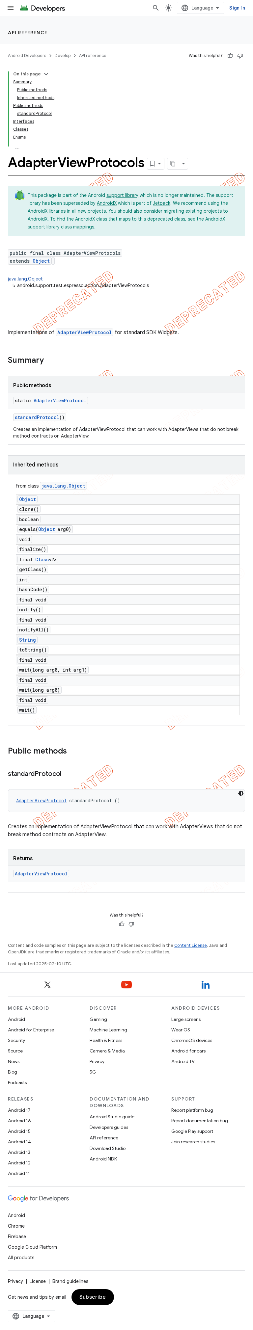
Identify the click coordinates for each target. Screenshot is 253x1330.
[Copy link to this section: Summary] (50, 361)
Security (16, 1040)
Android (16, 1019)
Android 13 (19, 1152)
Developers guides (109, 1127)
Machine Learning (108, 1030)
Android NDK (103, 1159)
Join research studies (193, 1142)
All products (21, 1258)
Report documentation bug (199, 1121)
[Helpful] (230, 56)
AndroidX (107, 203)
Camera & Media (107, 1051)
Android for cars (188, 1051)
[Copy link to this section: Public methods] (73, 752)
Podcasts (17, 1082)
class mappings (77, 227)
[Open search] (156, 8)
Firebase (17, 1236)
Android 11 (19, 1173)
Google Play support (192, 1131)
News (13, 1061)
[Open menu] (10, 8)
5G (93, 1072)
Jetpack (161, 203)
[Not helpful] (240, 56)
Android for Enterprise (31, 1030)
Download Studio (108, 1148)
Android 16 (19, 1121)
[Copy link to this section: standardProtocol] (67, 774)
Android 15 (19, 1131)
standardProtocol (37, 417)
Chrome (16, 1226)
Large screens (186, 1019)
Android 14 (19, 1142)
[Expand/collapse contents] (46, 74)
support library (122, 195)
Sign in (237, 8)
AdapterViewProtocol (84, 332)
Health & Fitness (106, 1040)
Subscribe (92, 1297)
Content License (190, 945)
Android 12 (19, 1163)
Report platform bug (192, 1110)
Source (15, 1051)
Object (41, 261)
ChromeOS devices (191, 1040)
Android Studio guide (112, 1117)
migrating (174, 211)
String (27, 640)
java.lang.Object (25, 279)
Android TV (183, 1061)
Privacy (97, 1061)
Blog (12, 1072)
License (38, 1281)
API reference (28, 33)
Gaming (98, 1019)
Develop (62, 55)
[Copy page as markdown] (173, 163)
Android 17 (19, 1110)
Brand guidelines (70, 1281)
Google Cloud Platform (32, 1247)
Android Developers (27, 55)
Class (42, 559)
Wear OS (180, 1030)
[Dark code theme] (241, 793)
